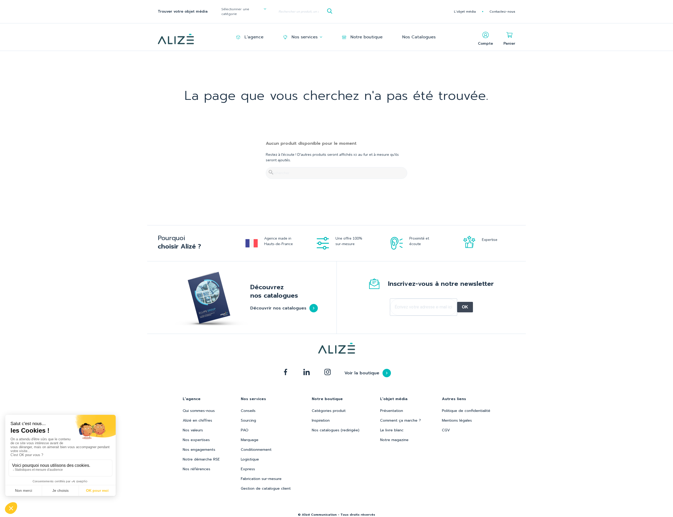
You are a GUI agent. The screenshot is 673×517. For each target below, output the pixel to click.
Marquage (249, 440)
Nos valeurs (193, 430)
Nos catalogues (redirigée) (335, 430)
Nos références (196, 469)
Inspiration (321, 420)
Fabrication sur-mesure (261, 479)
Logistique (250, 459)
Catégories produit (329, 410)
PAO (244, 430)
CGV (446, 430)
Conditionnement (256, 449)
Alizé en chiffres (197, 420)
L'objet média (465, 11)
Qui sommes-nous (199, 410)
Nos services (305, 37)
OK (465, 307)
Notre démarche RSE (201, 459)
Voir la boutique (361, 373)
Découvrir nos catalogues (278, 308)
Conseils (248, 410)
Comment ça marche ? (400, 420)
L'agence (253, 37)
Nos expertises (196, 440)
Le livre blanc (392, 430)
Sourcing (248, 420)
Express (248, 469)
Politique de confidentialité (466, 410)
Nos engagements (199, 449)
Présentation (391, 410)
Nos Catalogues (419, 37)
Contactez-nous (502, 11)
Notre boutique (366, 37)
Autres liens (454, 399)
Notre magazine (394, 440)
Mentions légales (457, 420)
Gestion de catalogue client (266, 488)
